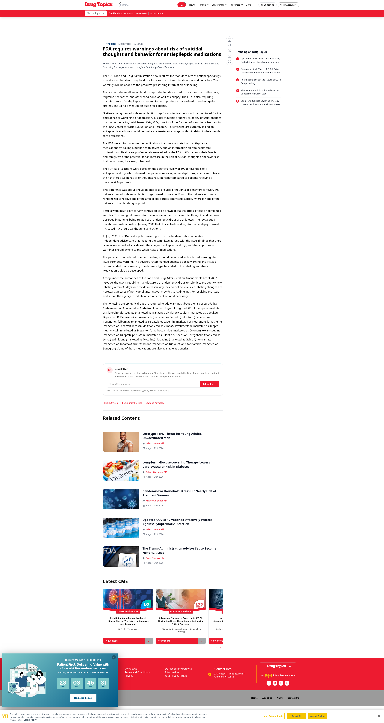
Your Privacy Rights (176, 675)
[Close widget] (114, 657)
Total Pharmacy (156, 13)
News (280, 697)
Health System (111, 402)
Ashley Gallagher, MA (156, 472)
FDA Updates (141, 13)
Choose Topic (93, 13)
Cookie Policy (30, 719)
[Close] (379, 716)
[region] (192, 716)
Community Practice (132, 402)
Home (254, 697)
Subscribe (208, 384)
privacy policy (163, 390)
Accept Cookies (317, 716)
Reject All (296, 716)
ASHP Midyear (127, 13)
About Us (267, 697)
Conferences (218, 4)
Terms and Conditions (137, 672)
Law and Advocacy (155, 402)
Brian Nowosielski (155, 443)
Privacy (129, 675)
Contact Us (131, 668)
